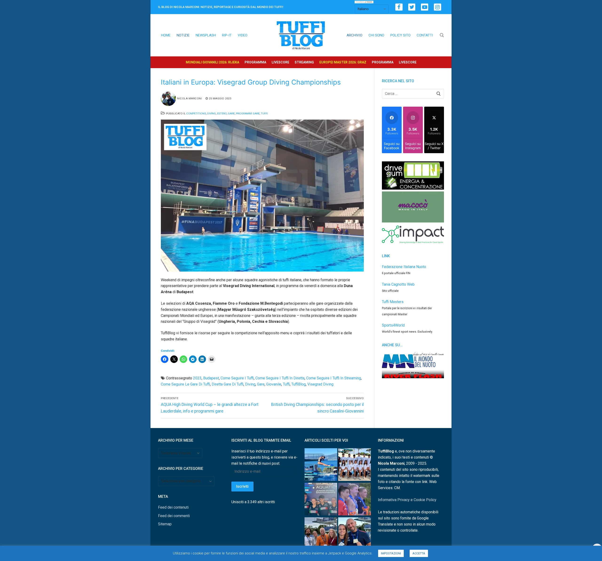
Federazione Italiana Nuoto (404, 267)
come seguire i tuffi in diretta (280, 378)
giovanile (273, 384)
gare (261, 384)
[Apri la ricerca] (442, 35)
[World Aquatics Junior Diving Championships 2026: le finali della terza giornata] (354, 500)
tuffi (286, 384)
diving (250, 384)
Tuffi (264, 113)
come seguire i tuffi (237, 378)
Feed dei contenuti (173, 507)
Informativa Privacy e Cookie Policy (407, 500)
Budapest (211, 378)
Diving (211, 113)
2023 (197, 378)
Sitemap (165, 524)
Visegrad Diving (320, 384)
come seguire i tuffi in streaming (333, 378)
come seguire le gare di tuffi (185, 384)
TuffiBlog (298, 384)
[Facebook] (399, 7)
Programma (255, 62)
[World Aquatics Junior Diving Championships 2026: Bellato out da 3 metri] (321, 465)
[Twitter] (412, 7)
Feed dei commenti (174, 516)
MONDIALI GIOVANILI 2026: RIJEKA (212, 62)
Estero (222, 113)
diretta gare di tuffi (227, 384)
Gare (231, 113)
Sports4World (393, 325)
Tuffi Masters (393, 302)
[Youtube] (424, 7)
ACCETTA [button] (418, 553)
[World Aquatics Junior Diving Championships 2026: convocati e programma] (354, 465)
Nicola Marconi (189, 98)
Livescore (280, 62)
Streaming (304, 62)
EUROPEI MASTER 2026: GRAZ (342, 62)
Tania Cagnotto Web (398, 284)
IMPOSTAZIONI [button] (391, 553)
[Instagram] (437, 7)
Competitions (196, 113)
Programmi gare (248, 113)
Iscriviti (242, 486)
